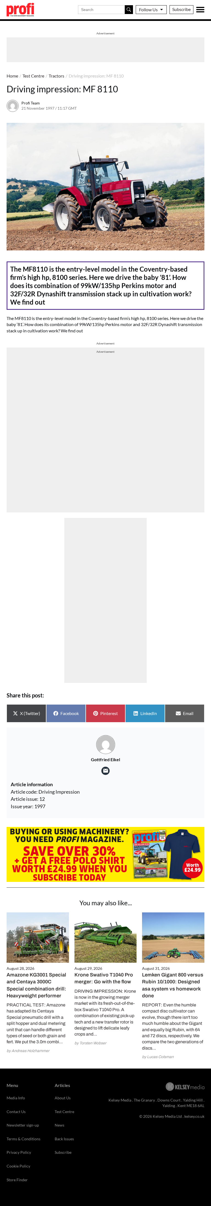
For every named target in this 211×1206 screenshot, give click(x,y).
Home (12, 75)
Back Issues (64, 1138)
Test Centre (33, 75)
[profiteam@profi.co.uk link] (105, 771)
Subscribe (181, 9)
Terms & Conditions (23, 1138)
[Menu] (200, 9)
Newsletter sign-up (23, 1125)
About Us (63, 1097)
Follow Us (148, 9)
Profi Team (30, 103)
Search (129, 9)
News (59, 1125)
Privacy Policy (19, 1152)
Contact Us (16, 1111)
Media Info (16, 1097)
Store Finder (17, 1179)
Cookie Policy (18, 1166)
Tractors (56, 75)
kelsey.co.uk (194, 1116)
